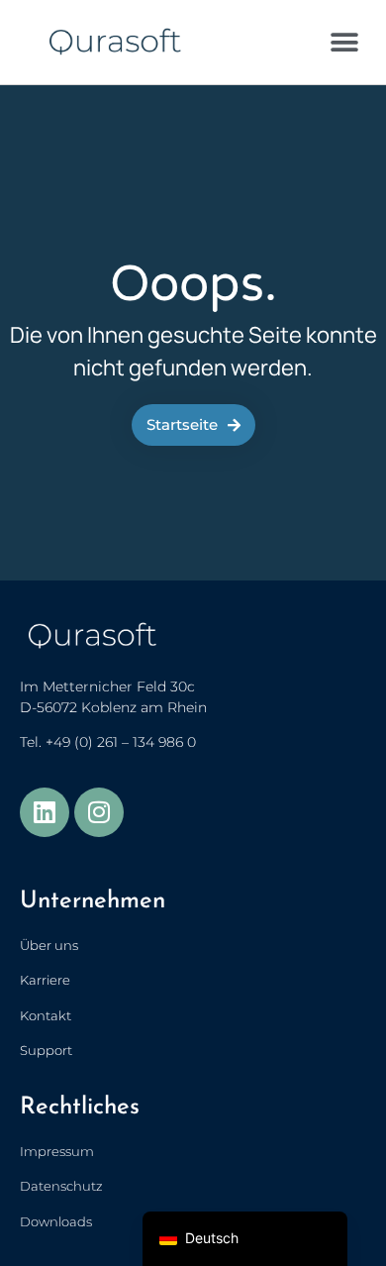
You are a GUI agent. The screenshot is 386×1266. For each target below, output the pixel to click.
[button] (344, 42)
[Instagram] (99, 812)
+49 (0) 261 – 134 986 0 (121, 742)
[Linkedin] (44, 812)
